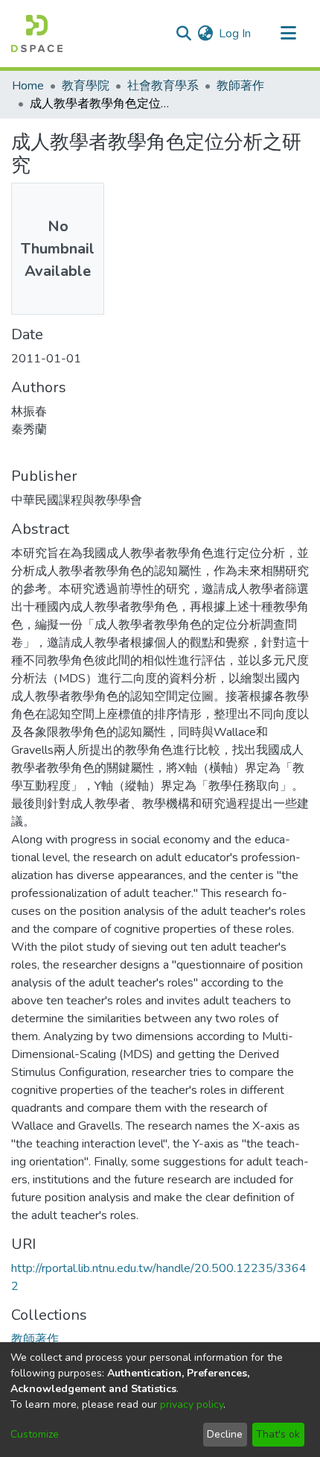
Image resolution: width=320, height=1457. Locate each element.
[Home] (37, 33)
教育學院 (85, 86)
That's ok (278, 1434)
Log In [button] (235, 33)
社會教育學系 (163, 86)
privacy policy (191, 1404)
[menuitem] (205, 34)
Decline (225, 1434)
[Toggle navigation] (288, 33)
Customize (34, 1434)
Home (28, 86)
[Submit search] (183, 34)
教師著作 (240, 86)
